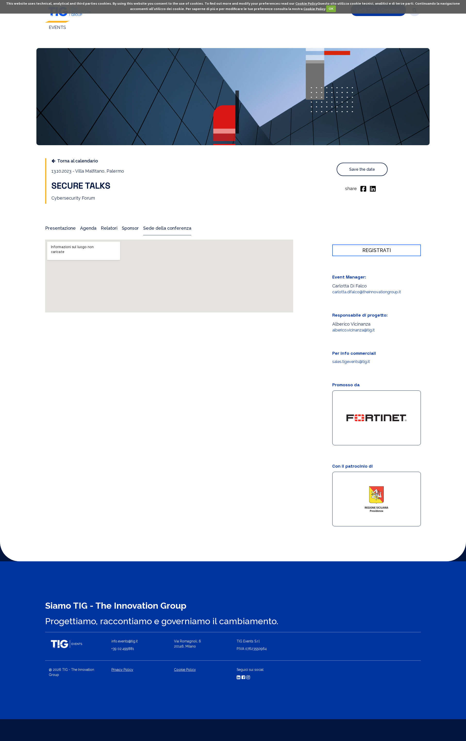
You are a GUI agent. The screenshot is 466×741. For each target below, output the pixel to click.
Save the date (362, 169)
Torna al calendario (77, 160)
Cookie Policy (306, 3)
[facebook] (363, 188)
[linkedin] (373, 188)
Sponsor (130, 228)
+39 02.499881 (122, 649)
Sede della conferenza (167, 228)
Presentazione (60, 228)
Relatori (109, 228)
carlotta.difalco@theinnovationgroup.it (366, 292)
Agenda (88, 228)
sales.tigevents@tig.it (351, 361)
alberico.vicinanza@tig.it (353, 330)
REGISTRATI (376, 250)
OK (331, 8)
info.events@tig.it (124, 642)
